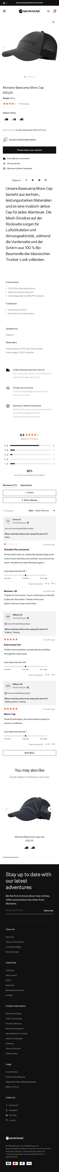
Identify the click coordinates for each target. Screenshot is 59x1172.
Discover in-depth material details (22, 139)
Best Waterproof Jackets (17, 1033)
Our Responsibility (13, 947)
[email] (46, 180)
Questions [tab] (26, 486)
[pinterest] (39, 180)
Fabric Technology (14, 1018)
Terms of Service (13, 1048)
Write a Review (34, 501)
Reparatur (10, 985)
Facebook (13, 1105)
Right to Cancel (12, 1087)
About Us (10, 937)
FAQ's (8, 980)
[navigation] (5, 47)
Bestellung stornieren (15, 990)
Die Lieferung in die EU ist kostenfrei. (29, 3)
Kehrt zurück (11, 975)
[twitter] (33, 180)
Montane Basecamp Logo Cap (29, 836)
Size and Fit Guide (13, 1013)
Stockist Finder (12, 952)
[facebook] (26, 180)
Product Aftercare (14, 1023)
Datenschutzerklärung (15, 1077)
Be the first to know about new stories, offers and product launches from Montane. (28, 899)
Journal (12, 1120)
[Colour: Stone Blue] (13, 117)
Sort (31, 510)
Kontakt (9, 995)
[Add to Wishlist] (53, 22)
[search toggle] (48, 11)
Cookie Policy (12, 1072)
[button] (16, 104)
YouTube (13, 1115)
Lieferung (10, 970)
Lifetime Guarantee (14, 1038)
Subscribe (48, 910)
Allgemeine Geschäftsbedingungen (21, 1082)
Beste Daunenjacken (15, 1028)
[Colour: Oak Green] (21, 117)
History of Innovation (15, 942)
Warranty (10, 1043)
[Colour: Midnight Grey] (6, 117)
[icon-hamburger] (4, 11)
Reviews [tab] (10, 486)
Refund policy (12, 1053)
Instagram (13, 1110)
